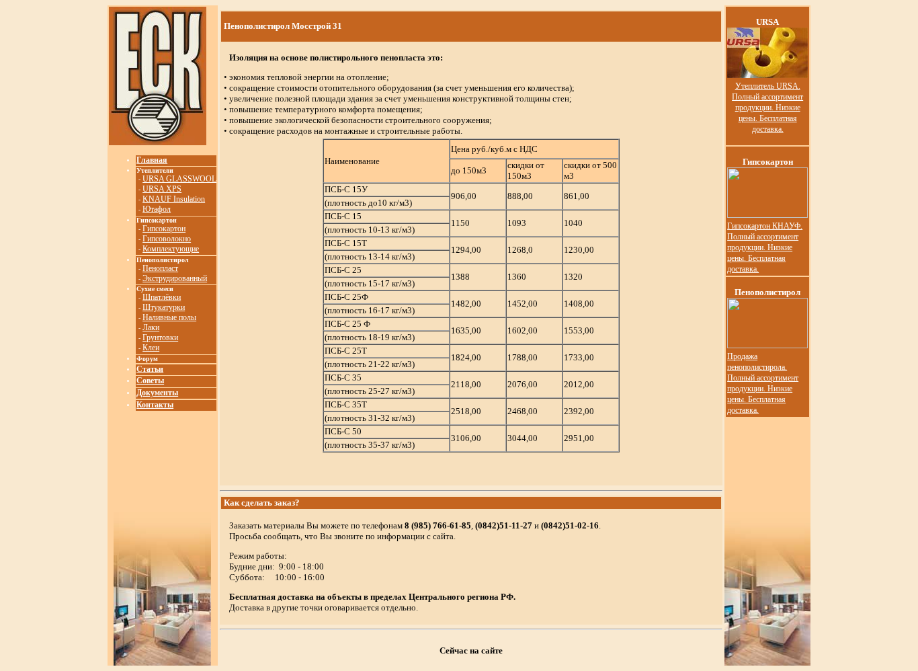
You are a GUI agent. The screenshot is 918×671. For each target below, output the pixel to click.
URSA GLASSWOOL (179, 179)
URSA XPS (161, 189)
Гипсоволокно (166, 238)
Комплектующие (170, 248)
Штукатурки (163, 307)
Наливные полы (169, 317)
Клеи (150, 347)
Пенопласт (160, 268)
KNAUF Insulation (173, 199)
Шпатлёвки (161, 297)
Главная (151, 160)
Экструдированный (174, 278)
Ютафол (156, 209)
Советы (150, 380)
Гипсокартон (163, 228)
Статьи (149, 369)
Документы (157, 392)
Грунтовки (160, 337)
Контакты (154, 404)
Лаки (150, 327)
